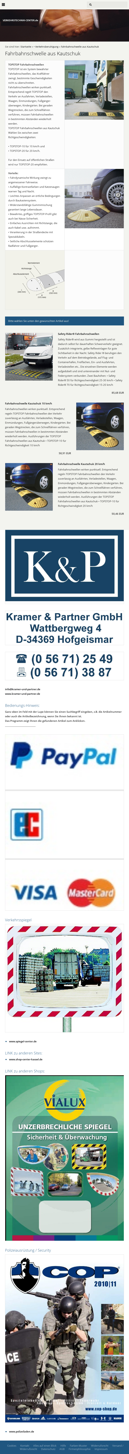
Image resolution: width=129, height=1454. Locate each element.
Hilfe (63, 1445)
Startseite (25, 46)
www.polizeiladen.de (21, 1431)
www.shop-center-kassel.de (25, 1059)
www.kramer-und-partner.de (22, 693)
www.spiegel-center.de (23, 1041)
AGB (62, 1449)
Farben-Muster (78, 1445)
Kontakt (24, 1445)
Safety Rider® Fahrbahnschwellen (78, 334)
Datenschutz (48, 1449)
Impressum (101, 1449)
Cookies (11, 1445)
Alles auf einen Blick (44, 1445)
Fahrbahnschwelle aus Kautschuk (80, 46)
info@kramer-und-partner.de (22, 689)
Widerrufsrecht (99, 1445)
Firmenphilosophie (80, 1449)
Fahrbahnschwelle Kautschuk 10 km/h (28, 403)
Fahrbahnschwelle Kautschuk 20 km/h (81, 464)
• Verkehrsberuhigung (46, 46)
